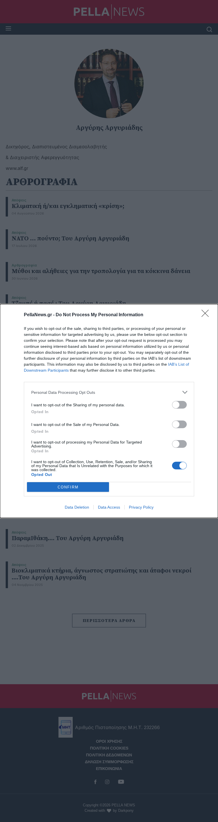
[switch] (179, 405)
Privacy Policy (141, 507)
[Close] (207, 315)
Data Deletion (77, 507)
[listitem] (109, 392)
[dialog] (109, 411)
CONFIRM (68, 487)
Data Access (109, 507)
